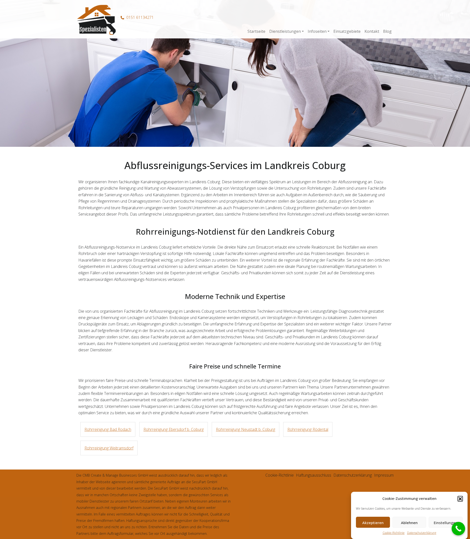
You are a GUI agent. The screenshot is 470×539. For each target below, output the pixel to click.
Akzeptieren (373, 522)
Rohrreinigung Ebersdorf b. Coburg (173, 429)
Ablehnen (409, 522)
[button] (460, 498)
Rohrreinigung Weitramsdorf (108, 448)
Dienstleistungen (285, 31)
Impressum (384, 475)
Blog (387, 31)
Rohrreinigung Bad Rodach (107, 429)
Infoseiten (317, 31)
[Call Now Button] (458, 528)
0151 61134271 (140, 17)
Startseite (256, 31)
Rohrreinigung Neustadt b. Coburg (245, 429)
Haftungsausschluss (313, 475)
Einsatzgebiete (347, 31)
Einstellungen (446, 522)
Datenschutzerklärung (421, 533)
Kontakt (371, 31)
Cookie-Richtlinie (394, 533)
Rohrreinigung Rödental (307, 429)
